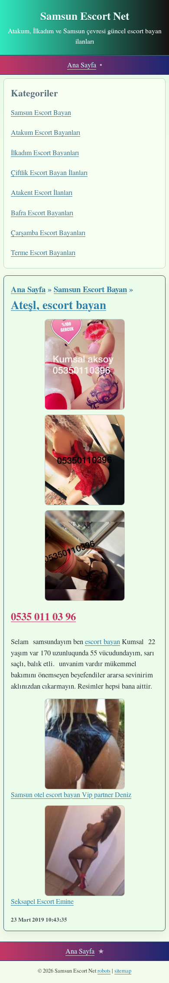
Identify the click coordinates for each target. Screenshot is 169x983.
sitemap (122, 970)
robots (104, 970)
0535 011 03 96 (43, 616)
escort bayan (102, 641)
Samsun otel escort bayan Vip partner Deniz (71, 794)
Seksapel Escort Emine (42, 901)
